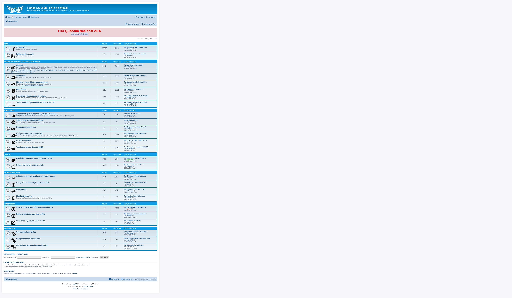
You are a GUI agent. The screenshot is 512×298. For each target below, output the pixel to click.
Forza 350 (25, 72)
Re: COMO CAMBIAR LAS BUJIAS (136, 96)
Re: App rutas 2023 (130, 120)
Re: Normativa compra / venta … (135, 47)
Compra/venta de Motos (26, 232)
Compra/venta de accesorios (28, 239)
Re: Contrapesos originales (133, 245)
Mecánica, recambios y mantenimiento (32, 82)
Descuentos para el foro (26, 127)
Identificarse (9, 254)
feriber (129, 55)
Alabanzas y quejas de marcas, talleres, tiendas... (36, 114)
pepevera (130, 160)
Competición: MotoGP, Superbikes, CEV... (33, 183)
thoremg (129, 77)
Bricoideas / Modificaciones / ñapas (31, 96)
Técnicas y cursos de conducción (30, 147)
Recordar (94, 257)
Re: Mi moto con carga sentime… (135, 54)
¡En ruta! (7, 155)
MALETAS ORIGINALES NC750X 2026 (137, 238)
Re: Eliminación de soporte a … (135, 207)
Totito (75, 273)
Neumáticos (21, 89)
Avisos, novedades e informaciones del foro (34, 207)
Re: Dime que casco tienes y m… (135, 133)
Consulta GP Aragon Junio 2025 (135, 182)
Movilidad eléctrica (24, 196)
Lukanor (129, 166)
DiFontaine (130, 135)
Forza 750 (86, 70)
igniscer (129, 184)
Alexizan (129, 66)
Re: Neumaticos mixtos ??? (134, 89)
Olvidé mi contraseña (83, 257)
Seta (128, 177)
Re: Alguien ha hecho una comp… (136, 102)
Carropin (129, 49)
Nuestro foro (9, 204)
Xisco (128, 142)
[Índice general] (15, 8)
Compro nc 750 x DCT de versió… (136, 232)
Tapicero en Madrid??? (132, 113)
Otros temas (9, 110)
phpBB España (88, 286)
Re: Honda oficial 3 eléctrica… (134, 196)
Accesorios (20, 76)
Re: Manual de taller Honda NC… (135, 82)
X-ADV (78, 70)
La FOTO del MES (23, 140)
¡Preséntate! (21, 47)
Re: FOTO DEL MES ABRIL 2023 (135, 140)
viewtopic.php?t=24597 (79, 34)
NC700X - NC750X (41, 70)
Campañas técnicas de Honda (33, 85)
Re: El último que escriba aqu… (135, 176)
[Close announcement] (155, 30)
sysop (129, 209)
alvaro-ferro (130, 97)
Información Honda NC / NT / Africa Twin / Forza (22, 62)
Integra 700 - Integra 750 (57, 70)
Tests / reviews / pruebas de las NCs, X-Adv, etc (35, 103)
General (19, 65)
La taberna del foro (12, 172)
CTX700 (70, 70)
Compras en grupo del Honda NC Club (32, 245)
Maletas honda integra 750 (133, 65)
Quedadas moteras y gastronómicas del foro (34, 158)
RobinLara (130, 115)
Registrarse (22, 254)
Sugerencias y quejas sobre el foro (30, 221)
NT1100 (94, 70)
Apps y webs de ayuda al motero (29, 120)
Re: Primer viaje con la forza (134, 165)
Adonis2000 (130, 104)
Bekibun (129, 197)
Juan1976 (130, 240)
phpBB (75, 284)
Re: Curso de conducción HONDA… (136, 147)
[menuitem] (7, 17)
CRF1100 (16, 72)
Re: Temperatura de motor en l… (135, 214)
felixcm (129, 83)
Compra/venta (9, 228)
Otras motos (21, 190)
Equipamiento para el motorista (29, 134)
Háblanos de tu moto (24, 54)
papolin (129, 222)
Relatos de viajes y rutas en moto (30, 165)
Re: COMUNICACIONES (132, 220)
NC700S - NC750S (26, 70)
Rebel (33, 72)
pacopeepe (130, 233)
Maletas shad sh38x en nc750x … (135, 75)
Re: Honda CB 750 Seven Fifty (134, 189)
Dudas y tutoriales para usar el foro (30, 214)
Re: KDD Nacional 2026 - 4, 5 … (135, 158)
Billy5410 (129, 128)
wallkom (129, 90)
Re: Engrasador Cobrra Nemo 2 (135, 127)
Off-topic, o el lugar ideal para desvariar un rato (35, 176)
